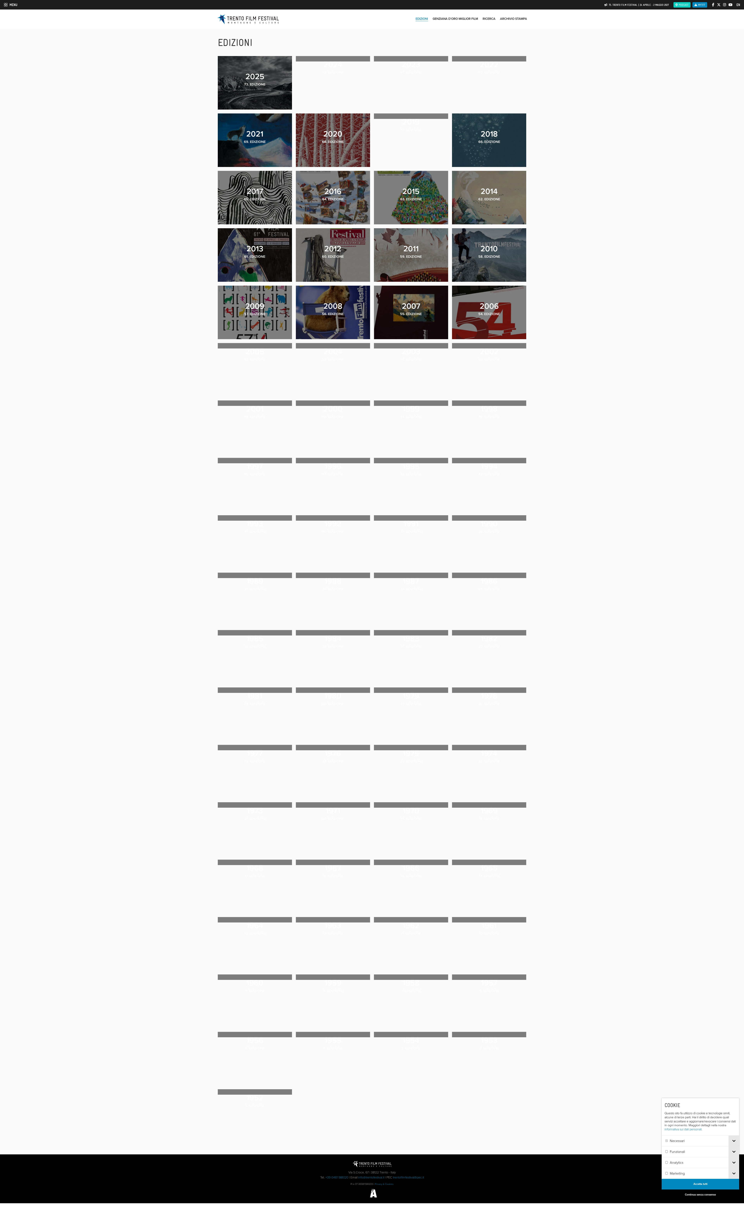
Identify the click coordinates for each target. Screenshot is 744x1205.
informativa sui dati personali (683, 1129)
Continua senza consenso (700, 1194)
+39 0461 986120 (337, 1177)
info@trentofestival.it (371, 1177)
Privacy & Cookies (384, 1184)
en (738, 5)
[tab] (733, 1141)
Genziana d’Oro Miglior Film (455, 18)
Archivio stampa (513, 18)
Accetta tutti (700, 1184)
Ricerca (489, 18)
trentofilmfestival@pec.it (408, 1177)
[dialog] (700, 1149)
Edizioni (422, 18)
